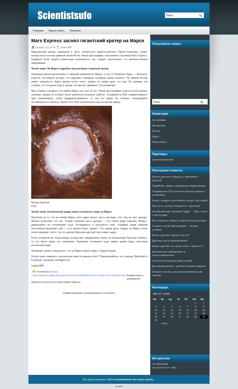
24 (156, 317)
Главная (38, 30)
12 (172, 310)
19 (172, 313)
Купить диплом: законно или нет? (171, 235)
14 (187, 310)
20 (179, 313)
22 (195, 313)
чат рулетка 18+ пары (164, 367)
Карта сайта (57, 30)
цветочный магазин (163, 159)
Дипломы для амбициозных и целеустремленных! (168, 253)
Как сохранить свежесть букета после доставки (179, 220)
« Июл (164, 323)
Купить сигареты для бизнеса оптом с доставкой (179, 200)
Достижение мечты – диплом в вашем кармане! (179, 266)
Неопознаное (159, 142)
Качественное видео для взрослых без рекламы (58, 275)
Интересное (158, 125)
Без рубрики (159, 120)
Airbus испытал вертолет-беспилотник (104, 275)
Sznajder (119, 386)
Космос (156, 131)
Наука (55, 271)
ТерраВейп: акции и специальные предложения (178, 185)
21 (187, 313)
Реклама (75, 30)
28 (187, 317)
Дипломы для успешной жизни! (169, 240)
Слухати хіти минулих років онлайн (172, 260)
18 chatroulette (160, 364)
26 (172, 317)
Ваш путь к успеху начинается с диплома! (176, 206)
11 (164, 310)
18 (164, 313)
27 (179, 317)
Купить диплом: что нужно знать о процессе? (177, 246)
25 (164, 317)
